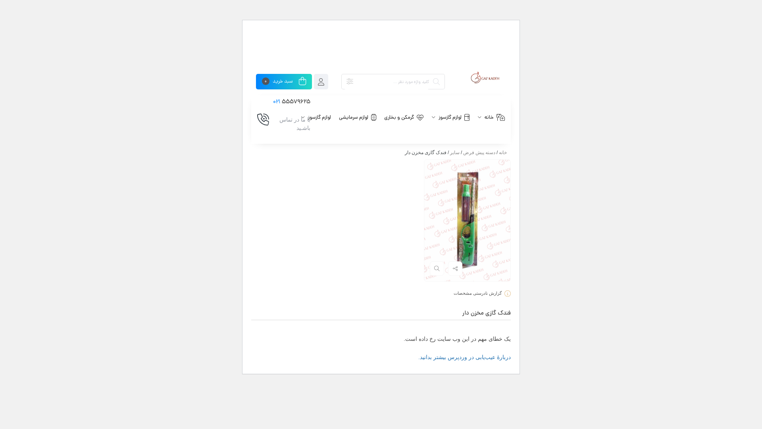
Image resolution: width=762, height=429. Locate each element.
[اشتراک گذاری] (455, 268)
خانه (503, 152)
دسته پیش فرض (479, 152)
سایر (455, 152)
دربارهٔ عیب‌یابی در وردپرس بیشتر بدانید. (464, 357)
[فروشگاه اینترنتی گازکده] (485, 78)
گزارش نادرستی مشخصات (478, 293)
